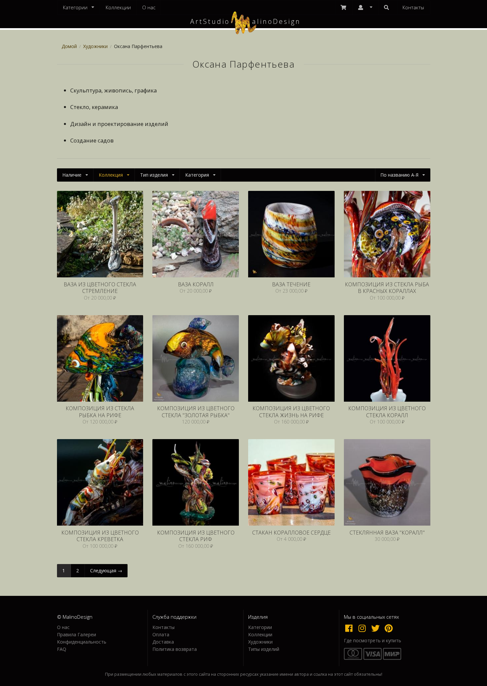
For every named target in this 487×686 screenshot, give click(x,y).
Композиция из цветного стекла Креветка (100, 536)
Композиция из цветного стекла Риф (196, 536)
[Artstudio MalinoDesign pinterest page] (389, 628)
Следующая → (106, 570)
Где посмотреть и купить (372, 640)
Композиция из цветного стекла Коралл (387, 412)
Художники (95, 46)
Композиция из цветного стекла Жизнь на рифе (291, 412)
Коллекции (118, 7)
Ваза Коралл (196, 284)
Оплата (160, 634)
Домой (69, 46)
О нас (148, 7)
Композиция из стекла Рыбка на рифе (100, 412)
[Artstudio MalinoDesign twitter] (377, 628)
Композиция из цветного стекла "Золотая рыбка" (196, 412)
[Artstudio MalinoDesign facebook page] (350, 628)
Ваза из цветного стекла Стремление (100, 288)
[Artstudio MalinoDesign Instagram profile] (363, 628)
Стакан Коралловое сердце (291, 532)
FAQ (61, 649)
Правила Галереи (76, 634)
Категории (260, 627)
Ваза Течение (291, 284)
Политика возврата (174, 649)
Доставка (163, 642)
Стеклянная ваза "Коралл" (387, 532)
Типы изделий (263, 649)
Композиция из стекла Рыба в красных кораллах (387, 288)
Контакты (413, 7)
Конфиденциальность (81, 642)
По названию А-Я (399, 175)
